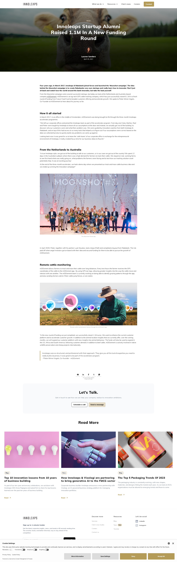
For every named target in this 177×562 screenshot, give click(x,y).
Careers (137, 4)
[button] (98, 4)
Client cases (126, 4)
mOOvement (51, 96)
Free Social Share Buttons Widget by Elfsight (88, 378)
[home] (30, 4)
